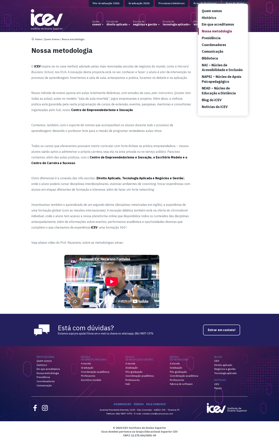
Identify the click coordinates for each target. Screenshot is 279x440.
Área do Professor (205, 3)
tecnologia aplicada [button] (176, 23)
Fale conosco (156, 404)
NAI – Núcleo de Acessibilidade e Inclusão (222, 67)
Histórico (209, 18)
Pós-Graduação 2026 (106, 3)
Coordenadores (214, 45)
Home (38, 39)
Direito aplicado (223, 365)
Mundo (218, 388)
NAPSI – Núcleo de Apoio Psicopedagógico (221, 79)
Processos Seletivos (171, 3)
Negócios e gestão (225, 369)
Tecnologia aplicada (225, 373)
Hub (127, 384)
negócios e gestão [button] (145, 23)
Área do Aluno (235, 3)
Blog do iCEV (212, 100)
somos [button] (97, 23)
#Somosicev (122, 404)
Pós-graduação (134, 371)
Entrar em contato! (222, 330)
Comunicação (212, 51)
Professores (88, 375)
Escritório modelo (91, 380)
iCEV (216, 360)
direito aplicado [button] (117, 23)
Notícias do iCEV (215, 107)
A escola (86, 363)
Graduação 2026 (139, 3)
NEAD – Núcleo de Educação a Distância (219, 90)
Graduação (87, 367)
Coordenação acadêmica (95, 371)
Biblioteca (210, 58)
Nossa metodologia (217, 31)
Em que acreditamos (218, 24)
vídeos (139, 404)
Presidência (211, 38)
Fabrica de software (181, 384)
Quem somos (212, 11)
